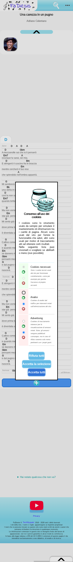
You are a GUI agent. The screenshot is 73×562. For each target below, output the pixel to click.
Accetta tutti (36, 372)
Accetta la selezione (36, 364)
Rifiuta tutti (36, 355)
